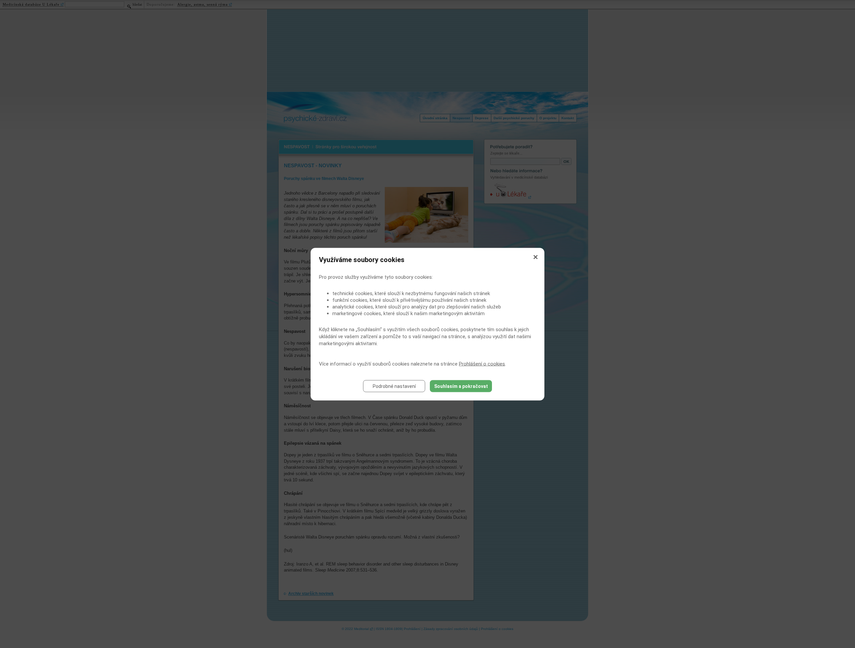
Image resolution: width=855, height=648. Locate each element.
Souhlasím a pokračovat (461, 386)
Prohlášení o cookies (482, 364)
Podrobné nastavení (394, 386)
